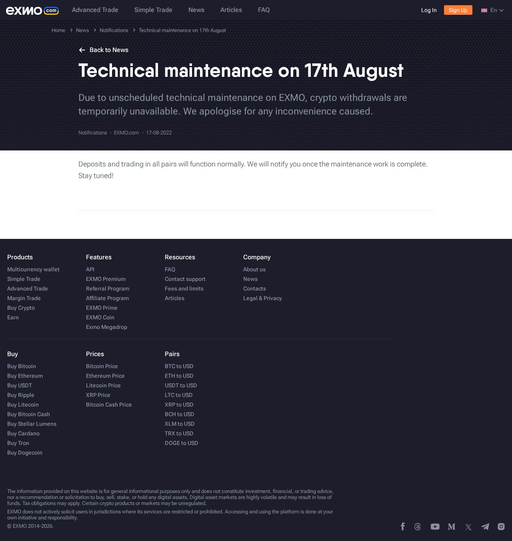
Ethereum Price (105, 376)
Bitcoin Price (102, 366)
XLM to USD (180, 424)
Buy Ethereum (25, 376)
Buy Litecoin (23, 404)
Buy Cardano (23, 433)
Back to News (109, 50)
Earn (13, 317)
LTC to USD (179, 395)
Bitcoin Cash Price (109, 404)
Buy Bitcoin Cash (28, 414)
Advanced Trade (95, 10)
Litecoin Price (103, 385)
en (493, 10)
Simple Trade (153, 10)
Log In (429, 10)
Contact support (185, 279)
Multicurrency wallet (33, 269)
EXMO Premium (106, 279)
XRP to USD (179, 404)
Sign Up (458, 10)
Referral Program (107, 288)
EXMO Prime (102, 308)
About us (254, 269)
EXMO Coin (100, 317)
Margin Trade (24, 298)
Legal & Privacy (262, 298)
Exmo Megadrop (106, 327)
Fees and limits (184, 288)
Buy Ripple (20, 395)
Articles (231, 10)
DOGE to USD (181, 443)
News (196, 10)
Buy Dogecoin (24, 452)
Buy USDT (19, 385)
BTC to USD (179, 366)
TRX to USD (179, 433)
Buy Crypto (21, 308)
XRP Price (98, 395)
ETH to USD (179, 376)
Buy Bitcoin (21, 366)
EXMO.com (126, 133)
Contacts (254, 288)
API (90, 269)
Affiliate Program (107, 298)
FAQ (264, 10)
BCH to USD (179, 414)
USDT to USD (181, 385)
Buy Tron (18, 443)
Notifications (92, 133)
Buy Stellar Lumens (31, 424)
